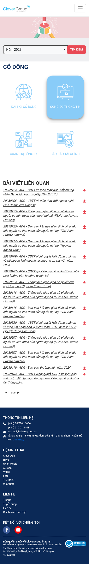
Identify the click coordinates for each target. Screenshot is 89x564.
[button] (36, 50)
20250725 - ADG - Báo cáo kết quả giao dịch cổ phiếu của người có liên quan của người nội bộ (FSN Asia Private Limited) (39, 231)
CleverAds (9, 455)
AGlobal (7, 467)
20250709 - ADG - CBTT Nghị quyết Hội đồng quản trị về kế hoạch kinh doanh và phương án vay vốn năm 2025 (39, 261)
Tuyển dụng (10, 504)
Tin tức (7, 499)
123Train (8, 479)
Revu (6, 459)
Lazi (5, 475)
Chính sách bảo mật (14, 512)
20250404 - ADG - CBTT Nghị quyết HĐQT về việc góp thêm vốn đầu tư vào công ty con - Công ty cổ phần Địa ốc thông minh (41, 378)
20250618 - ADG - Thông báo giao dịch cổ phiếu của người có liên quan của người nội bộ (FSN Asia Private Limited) (40, 297)
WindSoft (8, 484)
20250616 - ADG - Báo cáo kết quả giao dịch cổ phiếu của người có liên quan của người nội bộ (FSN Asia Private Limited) (39, 312)
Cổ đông (15, 67)
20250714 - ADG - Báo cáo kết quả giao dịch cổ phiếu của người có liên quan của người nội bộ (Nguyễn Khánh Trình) (39, 245)
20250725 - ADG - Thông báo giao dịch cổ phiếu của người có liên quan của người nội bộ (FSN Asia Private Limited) (40, 215)
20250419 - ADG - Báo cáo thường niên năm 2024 (36, 367)
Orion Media (10, 463)
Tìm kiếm (76, 49)
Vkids (6, 471)
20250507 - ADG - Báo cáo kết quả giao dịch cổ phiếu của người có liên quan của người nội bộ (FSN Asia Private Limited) (39, 357)
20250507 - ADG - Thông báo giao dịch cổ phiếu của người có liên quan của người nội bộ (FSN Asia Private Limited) (40, 342)
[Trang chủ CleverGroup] (16, 8)
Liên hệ (7, 508)
